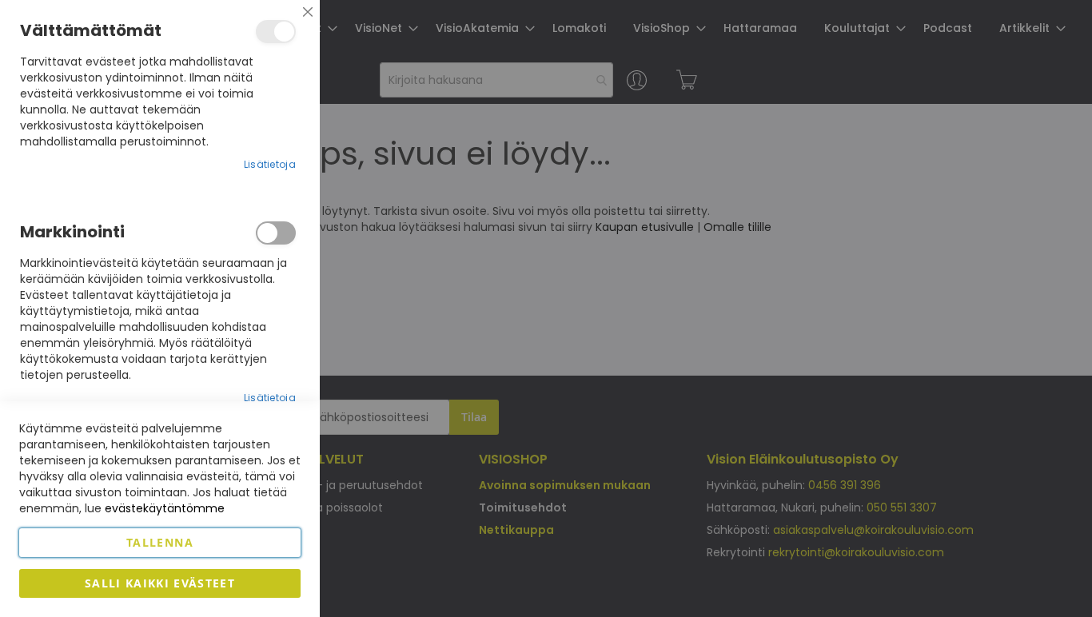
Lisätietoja (270, 164)
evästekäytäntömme (165, 508)
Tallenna (159, 542)
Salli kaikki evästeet (160, 583)
